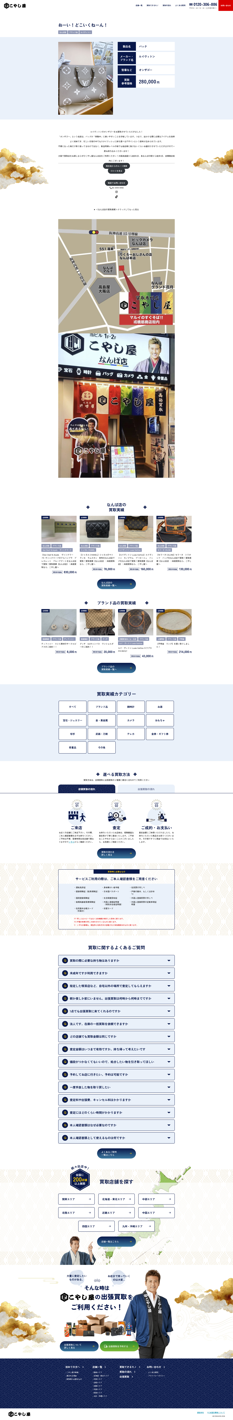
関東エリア (68, 1199)
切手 (72, 734)
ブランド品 (73, 32)
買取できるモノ (152, 5)
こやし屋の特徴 (72, 1372)
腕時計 (130, 706)
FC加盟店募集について (216, 1412)
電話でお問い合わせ (116, 182)
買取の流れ (167, 5)
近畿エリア (108, 1212)
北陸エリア (68, 1212)
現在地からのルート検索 (116, 165)
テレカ (130, 734)
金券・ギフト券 (159, 734)
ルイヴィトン (86, 32)
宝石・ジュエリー (72, 720)
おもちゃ (160, 720)
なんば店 (62, 32)
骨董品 (72, 747)
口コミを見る (116, 170)
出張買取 (125, 1376)
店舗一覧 (139, 5)
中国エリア (148, 1212)
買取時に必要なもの (74, 1379)
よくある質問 (180, 5)
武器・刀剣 (102, 734)
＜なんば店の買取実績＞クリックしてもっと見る (117, 209)
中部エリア (148, 1199)
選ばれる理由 (72, 1375)
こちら (71, 841)
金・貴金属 (102, 720)
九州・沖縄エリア (132, 1226)
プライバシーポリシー (156, 1375)
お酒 (160, 706)
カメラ (130, 720)
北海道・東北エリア (113, 1199)
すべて (72, 706)
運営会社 (200, 1412)
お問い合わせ (226, 5)
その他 (101, 747)
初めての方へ (73, 1367)
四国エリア (88, 1226)
